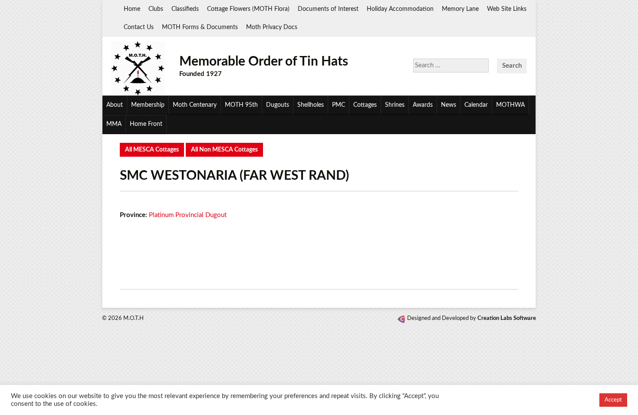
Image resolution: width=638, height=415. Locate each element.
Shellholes (310, 105)
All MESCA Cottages (152, 150)
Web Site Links (506, 9)
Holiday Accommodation (400, 9)
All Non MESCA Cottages (224, 150)
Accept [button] (613, 400)
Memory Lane (460, 9)
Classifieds (185, 9)
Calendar (476, 105)
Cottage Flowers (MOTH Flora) (248, 9)
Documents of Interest (328, 9)
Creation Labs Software (506, 318)
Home (132, 9)
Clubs (155, 9)
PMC (338, 105)
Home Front (146, 124)
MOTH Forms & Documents (200, 27)
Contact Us (139, 27)
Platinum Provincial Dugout (188, 215)
